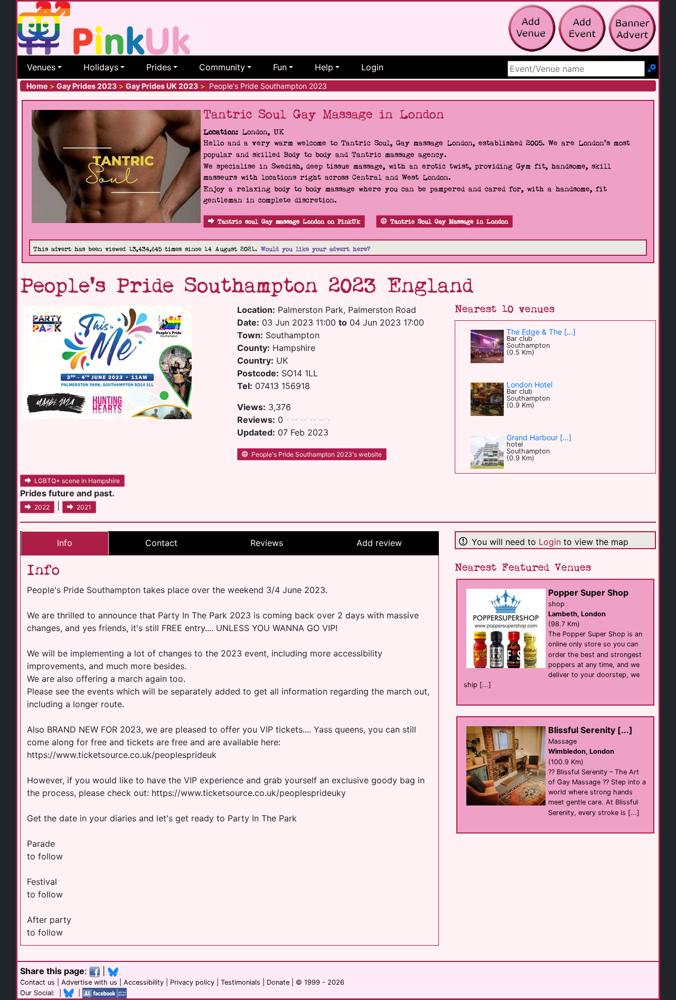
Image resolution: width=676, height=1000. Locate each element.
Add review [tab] (379, 543)
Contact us (37, 982)
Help (324, 67)
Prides (158, 67)
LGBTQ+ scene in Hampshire (77, 481)
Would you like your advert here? (315, 249)
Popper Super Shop (588, 592)
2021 (84, 507)
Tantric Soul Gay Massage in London (449, 221)
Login (372, 67)
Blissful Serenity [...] (590, 730)
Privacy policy (192, 982)
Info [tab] (64, 543)
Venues (41, 67)
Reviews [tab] (266, 543)
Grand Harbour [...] (538, 437)
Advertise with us (89, 982)
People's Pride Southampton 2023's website (316, 454)
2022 (42, 507)
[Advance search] (651, 68)
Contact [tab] (161, 543)
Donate (278, 982)
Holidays (100, 67)
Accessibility (144, 982)
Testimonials (240, 982)
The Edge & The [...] (541, 331)
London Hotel (529, 384)
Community (222, 67)
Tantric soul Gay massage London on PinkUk (289, 221)
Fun (280, 67)
